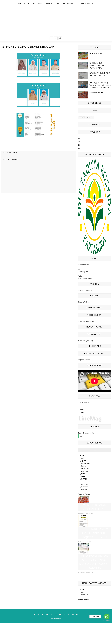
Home (20, 3)
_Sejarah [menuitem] (83, 461)
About (82, 409)
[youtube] (60, 38)
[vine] (43, 614)
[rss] (51, 614)
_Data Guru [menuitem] (84, 484)
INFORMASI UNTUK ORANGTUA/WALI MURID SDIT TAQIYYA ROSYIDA (99, 65)
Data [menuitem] (81, 482)
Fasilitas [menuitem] (83, 476)
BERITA (82, 117)
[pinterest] (77, 614)
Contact (82, 412)
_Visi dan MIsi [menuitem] (84, 471)
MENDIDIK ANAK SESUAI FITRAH (99, 92)
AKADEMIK (49, 3)
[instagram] (56, 38)
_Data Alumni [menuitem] (84, 489)
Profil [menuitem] (82, 458)
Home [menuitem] (82, 455)
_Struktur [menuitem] (83, 474)
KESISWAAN (37, 3)
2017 (80, 148)
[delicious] (55, 614)
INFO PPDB (61, 3)
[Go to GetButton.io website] (106, 620)
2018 (80, 145)
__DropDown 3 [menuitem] (85, 468)
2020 (80, 138)
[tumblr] (64, 614)
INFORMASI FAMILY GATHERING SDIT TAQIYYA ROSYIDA (94, 533)
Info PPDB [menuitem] (83, 479)
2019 (80, 142)
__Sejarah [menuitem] (83, 466)
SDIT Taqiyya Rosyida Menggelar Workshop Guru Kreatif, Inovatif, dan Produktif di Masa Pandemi (100, 84)
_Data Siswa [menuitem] (84, 487)
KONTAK (70, 3)
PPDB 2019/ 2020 (95, 53)
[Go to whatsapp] (106, 616)
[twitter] (47, 614)
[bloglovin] (60, 614)
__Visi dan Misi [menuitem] (85, 463)
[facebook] (51, 38)
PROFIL (26, 3)
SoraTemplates (56, 618)
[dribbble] (38, 614)
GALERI (90, 117)
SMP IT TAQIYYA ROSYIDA (84, 3)
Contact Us (84, 595)
